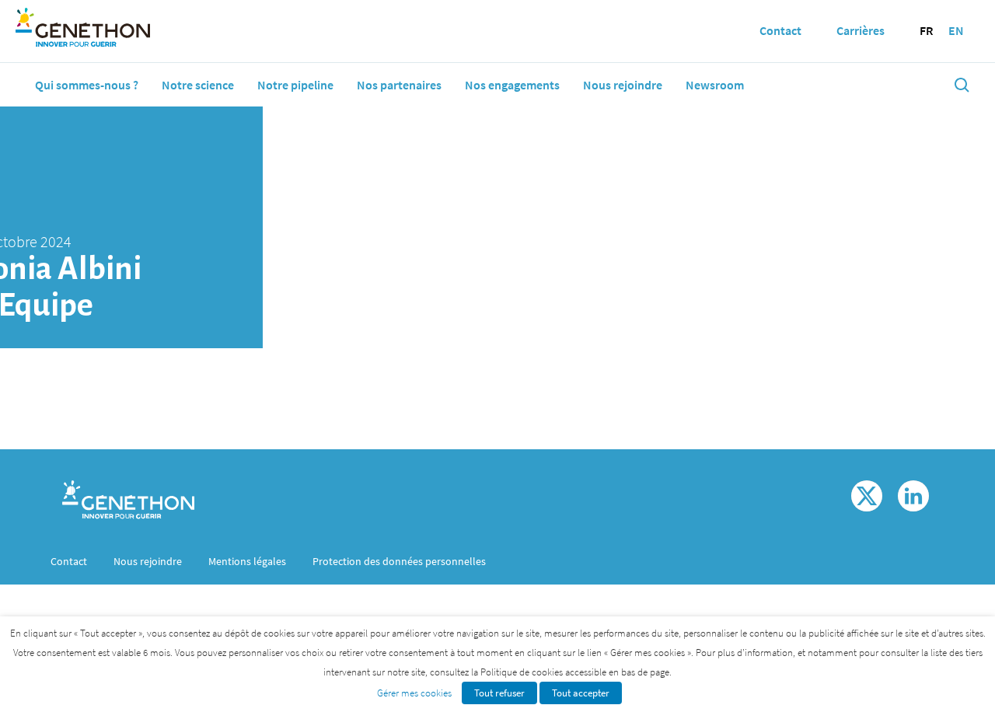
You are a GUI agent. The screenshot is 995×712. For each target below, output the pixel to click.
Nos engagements (512, 84)
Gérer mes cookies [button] (414, 693)
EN (956, 30)
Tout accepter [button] (580, 693)
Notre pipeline (295, 84)
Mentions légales (247, 561)
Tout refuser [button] (499, 693)
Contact (69, 561)
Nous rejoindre (622, 84)
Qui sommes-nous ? (86, 84)
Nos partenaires (399, 84)
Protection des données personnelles (399, 561)
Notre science (198, 84)
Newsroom (715, 84)
